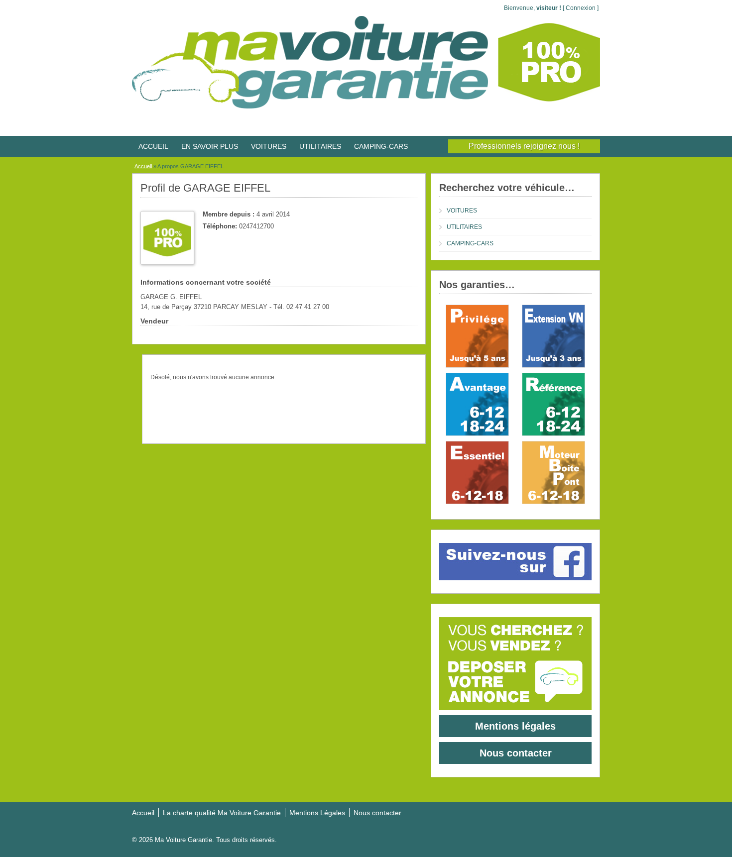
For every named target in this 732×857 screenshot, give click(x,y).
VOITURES (268, 146)
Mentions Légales (317, 813)
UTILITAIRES (320, 146)
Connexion (581, 7)
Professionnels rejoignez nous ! (524, 146)
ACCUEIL (153, 146)
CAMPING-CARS (381, 146)
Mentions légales (515, 726)
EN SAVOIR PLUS (209, 146)
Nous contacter (516, 753)
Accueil (143, 166)
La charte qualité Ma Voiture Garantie (222, 813)
